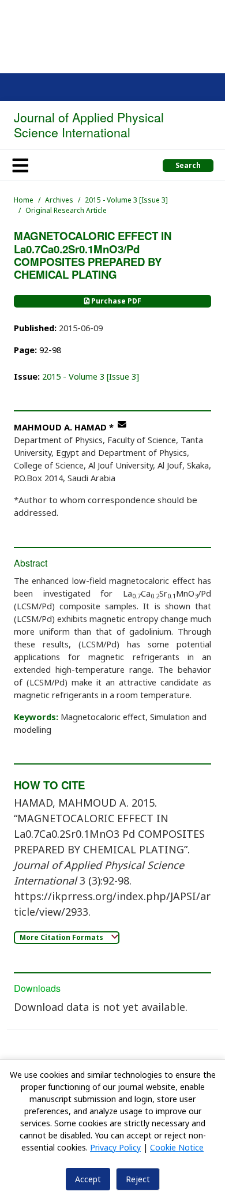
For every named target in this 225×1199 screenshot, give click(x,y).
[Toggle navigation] (20, 165)
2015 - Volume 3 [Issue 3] (126, 200)
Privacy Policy (115, 1147)
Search (188, 165)
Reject (138, 1179)
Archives (59, 200)
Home (23, 200)
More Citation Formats (62, 937)
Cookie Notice (177, 1147)
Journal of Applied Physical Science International (89, 124)
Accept (88, 1179)
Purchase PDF (115, 301)
